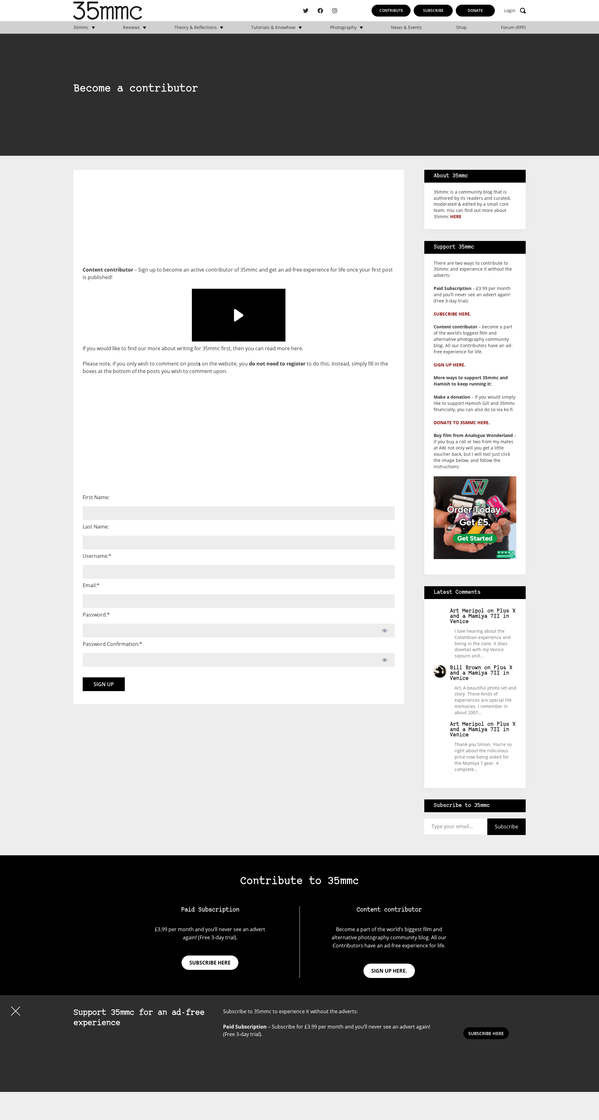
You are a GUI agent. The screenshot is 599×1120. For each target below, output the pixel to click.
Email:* (91, 585)
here (296, 348)
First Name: (96, 497)
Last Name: (96, 526)
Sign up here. (449, 365)
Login (509, 10)
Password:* (96, 614)
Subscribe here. (452, 314)
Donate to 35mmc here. (462, 422)
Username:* (97, 556)
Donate (475, 10)
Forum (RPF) (513, 27)
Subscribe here (210, 962)
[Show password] (384, 630)
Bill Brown (465, 668)
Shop (461, 27)
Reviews (131, 27)
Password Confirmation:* (112, 644)
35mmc (81, 27)
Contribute (391, 10)
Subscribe (433, 10)
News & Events (406, 27)
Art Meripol (467, 611)
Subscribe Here (486, 1033)
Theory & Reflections (195, 27)
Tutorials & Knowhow (273, 27)
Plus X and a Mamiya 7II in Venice (482, 616)
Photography (343, 27)
